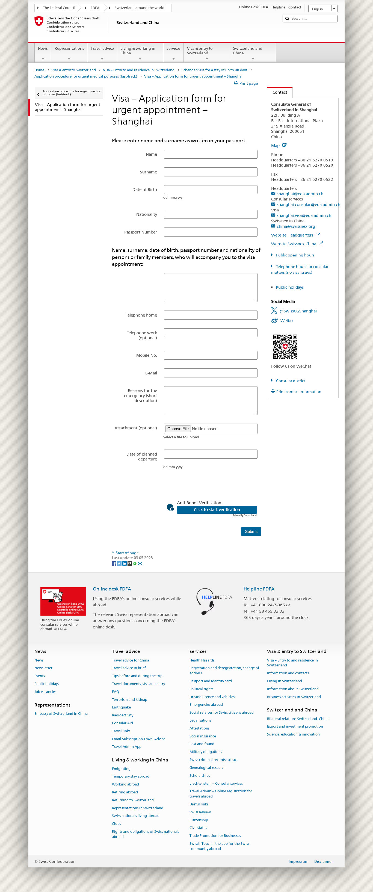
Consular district (290, 381)
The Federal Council (59, 8)
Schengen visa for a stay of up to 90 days (214, 70)
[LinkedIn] (125, 563)
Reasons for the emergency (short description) (140, 395)
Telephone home (141, 315)
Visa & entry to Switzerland (200, 50)
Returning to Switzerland (133, 800)
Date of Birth (144, 189)
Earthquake (121, 707)
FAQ (115, 692)
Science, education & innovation (293, 734)
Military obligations (206, 752)
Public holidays (290, 287)
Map (276, 145)
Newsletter (43, 668)
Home (39, 70)
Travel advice (102, 48)
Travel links (121, 731)
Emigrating (121, 769)
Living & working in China (137, 50)
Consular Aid (122, 723)
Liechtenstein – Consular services (216, 783)
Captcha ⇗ (245, 515)
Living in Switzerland (284, 681)
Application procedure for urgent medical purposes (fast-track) (85, 76)
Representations (69, 48)
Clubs (116, 824)
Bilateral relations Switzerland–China (297, 719)
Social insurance (203, 736)
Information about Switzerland (293, 689)
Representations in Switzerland (137, 808)
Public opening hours (295, 255)
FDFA (95, 8)
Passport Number (140, 232)
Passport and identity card (211, 681)
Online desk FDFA (112, 589)
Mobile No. (146, 355)
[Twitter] (119, 563)
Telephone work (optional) (142, 335)
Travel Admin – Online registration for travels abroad (221, 794)
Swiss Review (200, 812)
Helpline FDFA (259, 589)
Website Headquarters (292, 235)
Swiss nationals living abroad (135, 816)
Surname (148, 172)
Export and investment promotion (295, 727)
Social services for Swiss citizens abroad (222, 712)
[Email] (140, 563)
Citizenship (199, 820)
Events (39, 676)
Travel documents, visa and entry (138, 684)
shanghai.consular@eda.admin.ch (308, 204)
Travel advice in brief (129, 668)
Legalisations (200, 720)
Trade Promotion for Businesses (215, 836)
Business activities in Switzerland (294, 697)
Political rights (201, 689)
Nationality (146, 214)
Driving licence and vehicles (212, 697)
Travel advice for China (130, 660)
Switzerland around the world (139, 8)
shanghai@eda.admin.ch (300, 193)
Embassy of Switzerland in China (61, 713)
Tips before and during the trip (137, 676)
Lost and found (202, 744)
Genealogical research (208, 768)
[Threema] (130, 563)
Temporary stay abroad (130, 777)
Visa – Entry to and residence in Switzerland (138, 70)
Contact (277, 92)
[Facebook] (114, 563)
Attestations (199, 728)
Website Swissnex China (294, 243)
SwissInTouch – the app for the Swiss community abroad (219, 846)
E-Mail (151, 373)
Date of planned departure (141, 456)
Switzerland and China (247, 50)
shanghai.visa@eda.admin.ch (304, 215)
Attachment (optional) (135, 427)
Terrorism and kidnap (129, 700)
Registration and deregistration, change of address (224, 670)
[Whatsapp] (135, 563)
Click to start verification (217, 509)
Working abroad (125, 784)
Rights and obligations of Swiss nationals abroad (145, 834)
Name (151, 154)
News (43, 48)
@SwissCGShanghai (298, 311)
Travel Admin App (126, 747)
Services (173, 48)
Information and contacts (288, 673)
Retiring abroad (125, 792)
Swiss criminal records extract (214, 760)
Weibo (286, 320)
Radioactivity (122, 715)
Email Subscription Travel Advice (138, 739)
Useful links (199, 804)
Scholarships (200, 775)
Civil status (198, 828)
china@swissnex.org (296, 226)
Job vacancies (45, 692)
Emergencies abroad (206, 705)
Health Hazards (202, 660)
